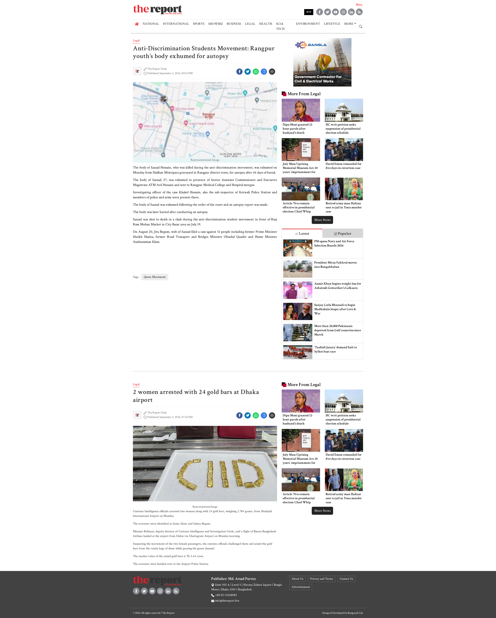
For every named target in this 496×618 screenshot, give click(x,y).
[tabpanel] (322, 298)
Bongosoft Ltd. (355, 613)
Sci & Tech (280, 26)
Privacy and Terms (321, 579)
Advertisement (301, 587)
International (176, 24)
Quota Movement (155, 277)
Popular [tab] (344, 233)
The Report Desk (157, 69)
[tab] (302, 233)
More (348, 24)
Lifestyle (332, 24)
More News (322, 220)
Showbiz (215, 24)
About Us (297, 579)
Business (234, 24)
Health (265, 24)
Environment (308, 24)
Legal (250, 24)
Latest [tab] (303, 233)
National (151, 24)
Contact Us (346, 579)
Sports (198, 24)
